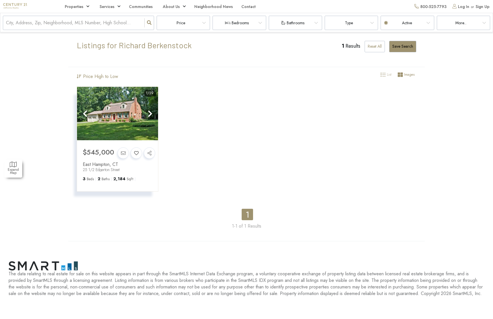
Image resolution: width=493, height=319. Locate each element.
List (388, 74)
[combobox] (6, 23)
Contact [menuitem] (248, 6)
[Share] (149, 153)
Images (409, 74)
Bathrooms (295, 23)
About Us (171, 6)
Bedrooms (240, 23)
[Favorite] (136, 153)
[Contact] (123, 153)
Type (349, 23)
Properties (74, 6)
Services (107, 6)
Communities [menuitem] (141, 6)
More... (460, 23)
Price (181, 23)
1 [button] (247, 214)
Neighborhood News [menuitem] (213, 6)
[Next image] (150, 114)
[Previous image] (85, 114)
